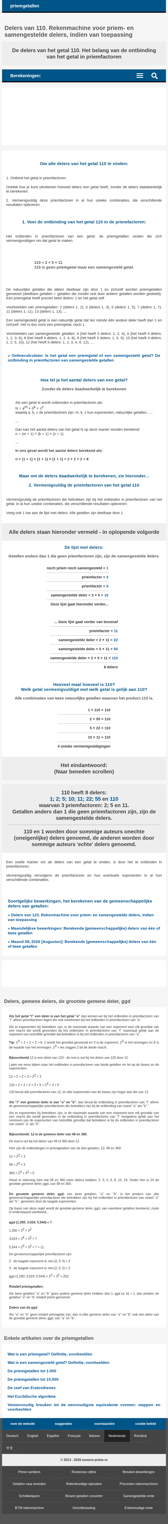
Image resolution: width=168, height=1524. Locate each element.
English (32, 1436)
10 (106, 595)
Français (74, 1436)
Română (140, 1436)
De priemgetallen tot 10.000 (33, 1379)
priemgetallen (24, 5)
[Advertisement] (84, 116)
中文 (9, 1448)
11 (116, 631)
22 (116, 640)
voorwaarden (104, 1423)
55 (116, 649)
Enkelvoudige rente (139, 1508)
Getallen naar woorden (29, 1484)
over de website (22, 1423)
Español (53, 1436)
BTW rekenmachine (29, 1508)
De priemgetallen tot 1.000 (32, 1371)
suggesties (63, 1423)
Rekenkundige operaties (84, 1484)
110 (115, 658)
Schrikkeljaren (29, 1496)
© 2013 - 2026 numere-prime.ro (84, 1460)
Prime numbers (29, 1472)
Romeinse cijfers (84, 1472)
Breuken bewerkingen (139, 1472)
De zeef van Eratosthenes (32, 1388)
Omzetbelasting (84, 1508)
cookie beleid (145, 1423)
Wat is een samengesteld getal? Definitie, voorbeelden (58, 1362)
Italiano (94, 1436)
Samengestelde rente (138, 1496)
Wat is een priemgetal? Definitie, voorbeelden (50, 1354)
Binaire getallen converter (84, 1496)
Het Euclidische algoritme (32, 1396)
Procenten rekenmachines (139, 1484)
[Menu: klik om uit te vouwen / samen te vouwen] (142, 75)
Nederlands (117, 1436)
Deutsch (12, 1436)
